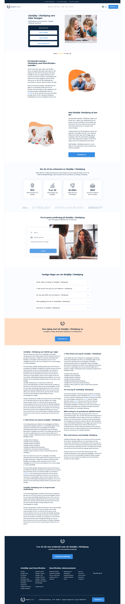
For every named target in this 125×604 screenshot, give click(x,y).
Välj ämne (50, 6)
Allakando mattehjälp (54, 573)
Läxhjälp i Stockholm (26, 586)
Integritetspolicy (39, 586)
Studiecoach (24, 584)
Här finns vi (57, 6)
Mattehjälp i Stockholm (26, 581)
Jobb (63, 6)
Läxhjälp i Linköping (40, 579)
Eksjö (85, 399)
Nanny (65, 579)
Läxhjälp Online (24, 573)
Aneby (76, 401)
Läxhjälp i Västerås (40, 577)
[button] (43, 237)
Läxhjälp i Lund (39, 575)
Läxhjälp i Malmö (39, 571)
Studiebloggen (38, 582)
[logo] (14, 6)
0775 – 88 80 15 (56, 599)
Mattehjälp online (25, 579)
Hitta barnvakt (82, 575)
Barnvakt (80, 571)
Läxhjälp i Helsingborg (40, 581)
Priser (66, 6)
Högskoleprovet (68, 571)
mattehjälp (93, 395)
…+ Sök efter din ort (97, 572)
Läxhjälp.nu (81, 579)
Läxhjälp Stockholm (68, 575)
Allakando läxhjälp (54, 571)
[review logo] (70, 53)
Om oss (71, 6)
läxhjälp (30, 93)
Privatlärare (24, 575)
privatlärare (26, 473)
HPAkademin (67, 573)
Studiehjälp (23, 582)
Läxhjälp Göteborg (25, 588)
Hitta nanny (81, 573)
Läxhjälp (23, 571)
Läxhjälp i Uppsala (39, 573)
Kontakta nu (113, 6)
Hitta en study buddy (54, 575)
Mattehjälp (23, 577)
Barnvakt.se (81, 577)
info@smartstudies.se (45, 599)
